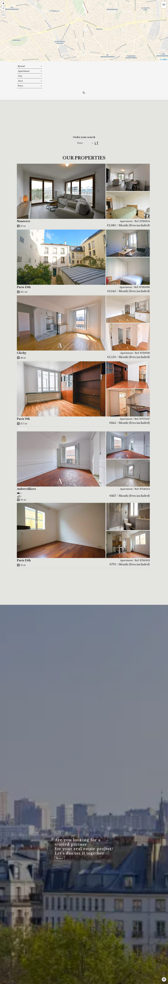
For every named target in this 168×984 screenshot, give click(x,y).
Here (59, 858)
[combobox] (29, 66)
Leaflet (163, 59)
